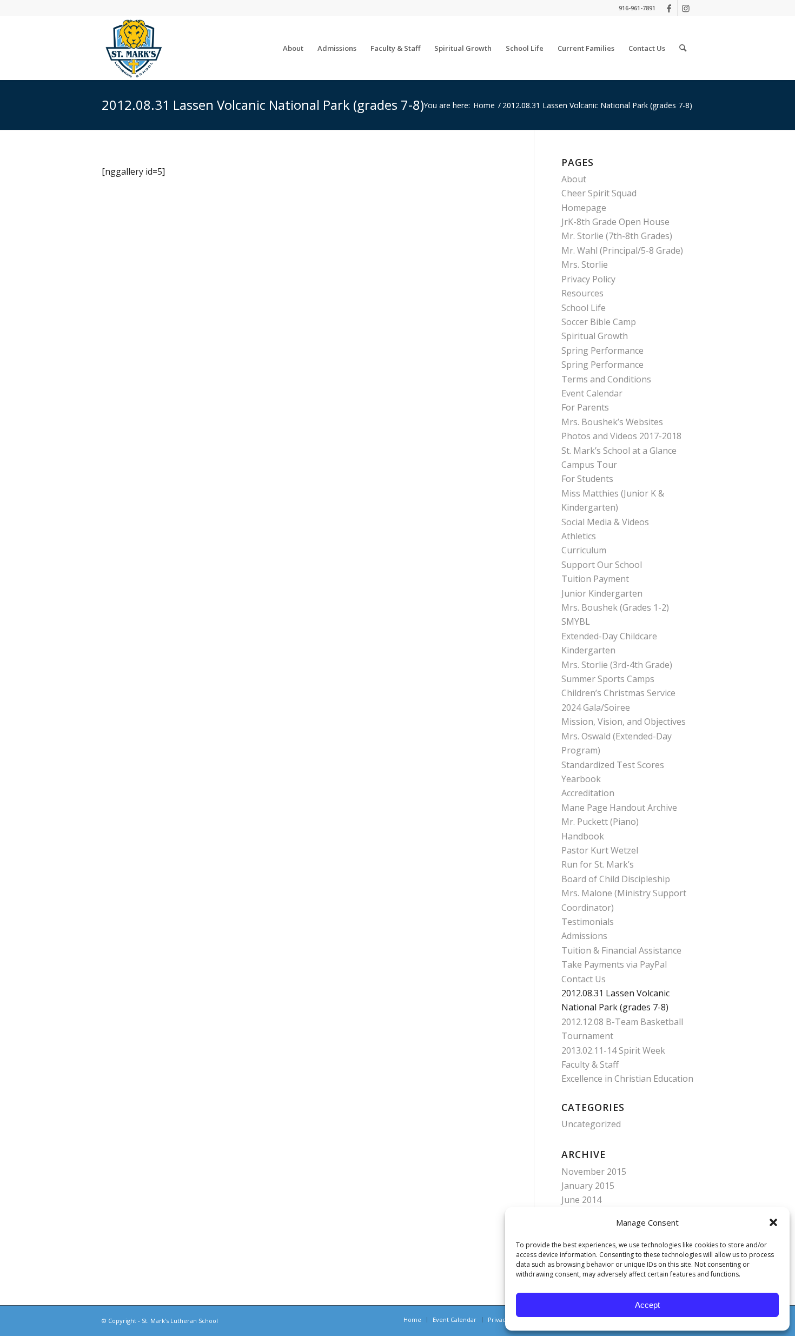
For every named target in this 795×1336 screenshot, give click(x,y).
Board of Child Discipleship (615, 879)
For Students (587, 479)
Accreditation (587, 793)
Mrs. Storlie (584, 264)
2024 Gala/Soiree (595, 707)
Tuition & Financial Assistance (621, 950)
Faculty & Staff (590, 1064)
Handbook (582, 836)
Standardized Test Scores (612, 765)
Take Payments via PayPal (614, 964)
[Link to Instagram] (686, 8)
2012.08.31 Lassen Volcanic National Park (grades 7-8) (263, 105)
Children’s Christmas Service (618, 693)
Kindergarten (588, 650)
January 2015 (587, 1186)
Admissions (584, 936)
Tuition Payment (595, 579)
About (573, 179)
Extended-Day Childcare (609, 636)
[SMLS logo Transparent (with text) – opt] (133, 48)
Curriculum (583, 550)
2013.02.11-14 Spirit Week (613, 1050)
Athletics (578, 536)
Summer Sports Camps (607, 679)
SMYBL (575, 621)
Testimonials (587, 922)
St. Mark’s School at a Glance (619, 451)
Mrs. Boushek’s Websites (612, 422)
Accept (647, 1304)
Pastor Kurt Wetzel (599, 850)
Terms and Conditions (606, 379)
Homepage (583, 208)
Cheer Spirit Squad (599, 193)
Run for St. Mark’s (597, 864)
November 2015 (593, 1172)
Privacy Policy (588, 279)
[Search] (682, 48)
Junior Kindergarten (601, 593)
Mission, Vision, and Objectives (623, 721)
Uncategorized (591, 1124)
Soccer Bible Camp (598, 322)
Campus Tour (589, 465)
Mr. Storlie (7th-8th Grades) (616, 236)
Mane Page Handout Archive (619, 807)
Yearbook (581, 779)
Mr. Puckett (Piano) (600, 822)
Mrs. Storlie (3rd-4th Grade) (616, 665)
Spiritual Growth (594, 336)
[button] (773, 1222)
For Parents (585, 407)
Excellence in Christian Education (627, 1078)
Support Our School (601, 565)
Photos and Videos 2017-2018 (621, 436)
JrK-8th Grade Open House (615, 222)
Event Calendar (591, 393)
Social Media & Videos (605, 522)
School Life (583, 308)
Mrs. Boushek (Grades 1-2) (615, 607)
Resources (582, 293)
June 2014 (581, 1200)
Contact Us (583, 979)
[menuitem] (293, 48)
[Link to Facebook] (669, 8)
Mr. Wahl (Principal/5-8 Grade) (622, 250)
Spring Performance (602, 350)
